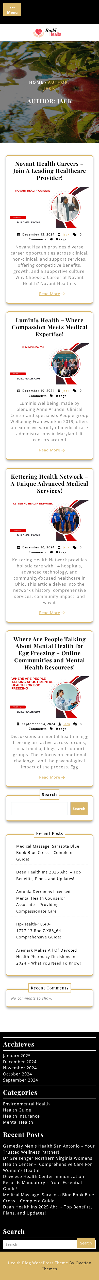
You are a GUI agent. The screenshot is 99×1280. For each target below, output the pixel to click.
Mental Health (18, 1122)
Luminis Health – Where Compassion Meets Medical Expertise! (50, 327)
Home (36, 82)
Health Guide (17, 1110)
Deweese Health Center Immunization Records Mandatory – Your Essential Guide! (43, 1182)
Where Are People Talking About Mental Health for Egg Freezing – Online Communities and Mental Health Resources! (49, 653)
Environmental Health (26, 1104)
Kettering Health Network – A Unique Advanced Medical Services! (49, 483)
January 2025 (17, 1055)
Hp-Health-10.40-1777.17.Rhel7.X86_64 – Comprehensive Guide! (40, 930)
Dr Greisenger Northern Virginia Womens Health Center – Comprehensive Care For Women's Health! (47, 1164)
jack (66, 234)
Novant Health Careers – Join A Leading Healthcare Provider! (49, 170)
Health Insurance (21, 1116)
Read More (49, 293)
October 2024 (17, 1074)
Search (49, 794)
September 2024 (20, 1080)
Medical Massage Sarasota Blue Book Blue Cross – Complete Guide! (47, 853)
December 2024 (20, 1062)
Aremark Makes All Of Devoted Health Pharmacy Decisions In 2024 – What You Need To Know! (48, 957)
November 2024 (20, 1068)
